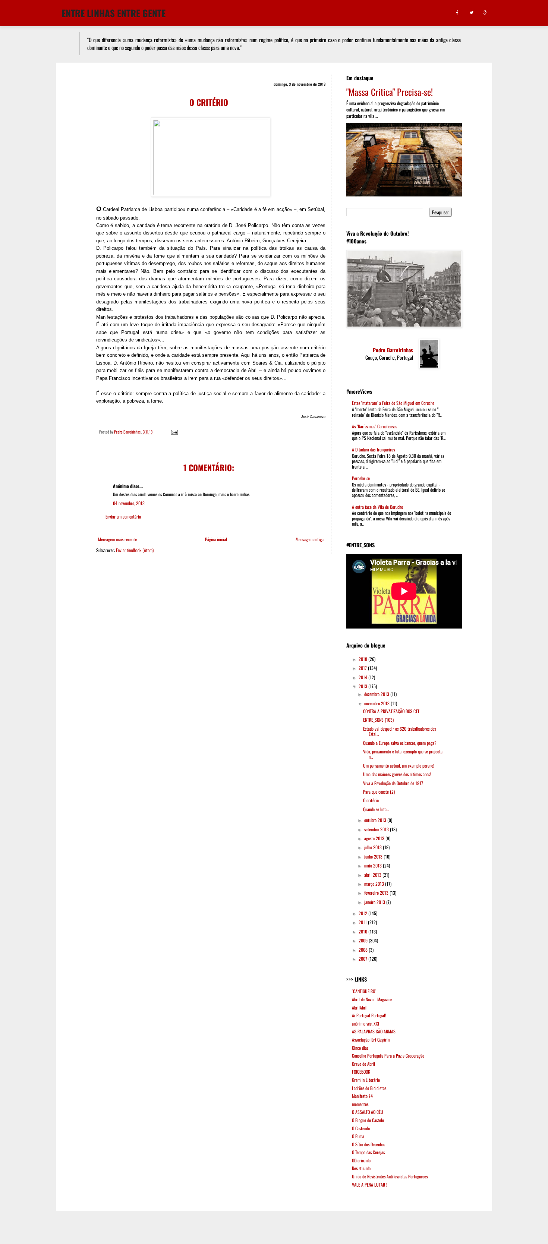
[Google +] (485, 13)
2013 (363, 686)
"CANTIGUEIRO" (364, 991)
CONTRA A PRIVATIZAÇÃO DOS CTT (391, 711)
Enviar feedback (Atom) (135, 550)
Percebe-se (361, 478)
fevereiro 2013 (377, 892)
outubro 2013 (375, 820)
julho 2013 (373, 847)
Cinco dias (360, 1048)
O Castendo (361, 1128)
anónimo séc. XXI (365, 1023)
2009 (364, 940)
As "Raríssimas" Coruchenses (374, 426)
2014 (363, 677)
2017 (363, 668)
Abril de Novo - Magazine (372, 999)
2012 (363, 913)
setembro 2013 (377, 829)
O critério (371, 800)
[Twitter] (471, 13)
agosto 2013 (374, 838)
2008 (364, 950)
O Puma (358, 1136)
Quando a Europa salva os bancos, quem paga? (400, 743)
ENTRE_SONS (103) (378, 720)
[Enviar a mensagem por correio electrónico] (174, 432)
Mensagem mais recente (117, 539)
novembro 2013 (377, 703)
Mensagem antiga (310, 539)
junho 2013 (374, 856)
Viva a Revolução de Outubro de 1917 (393, 783)
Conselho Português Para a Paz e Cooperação (388, 1055)
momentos (360, 1104)
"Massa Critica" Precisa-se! (389, 91)
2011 (363, 922)
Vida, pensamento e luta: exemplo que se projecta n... (403, 754)
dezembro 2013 (377, 694)
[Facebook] (457, 13)
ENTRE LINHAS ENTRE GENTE (114, 12)
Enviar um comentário (123, 516)
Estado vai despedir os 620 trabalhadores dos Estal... (399, 731)
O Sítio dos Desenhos (368, 1144)
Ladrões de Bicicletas (369, 1088)
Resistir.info (361, 1168)
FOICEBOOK (361, 1071)
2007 (363, 958)
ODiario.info (361, 1160)
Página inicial (216, 539)
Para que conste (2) (379, 791)
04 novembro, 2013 (129, 503)
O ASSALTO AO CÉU (367, 1112)
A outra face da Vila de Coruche (377, 507)
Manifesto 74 (362, 1096)
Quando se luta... (376, 809)
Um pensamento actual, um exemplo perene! (398, 765)
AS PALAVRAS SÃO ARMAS (374, 1031)
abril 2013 (373, 875)
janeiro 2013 (375, 902)
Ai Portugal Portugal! (369, 1015)
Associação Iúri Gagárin (371, 1039)
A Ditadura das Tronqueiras (373, 449)
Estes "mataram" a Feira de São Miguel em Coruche (393, 403)
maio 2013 (373, 865)
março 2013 (374, 884)
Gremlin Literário (366, 1080)
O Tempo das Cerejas (368, 1152)
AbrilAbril (360, 1007)
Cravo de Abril (363, 1064)
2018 (363, 659)
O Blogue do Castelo (368, 1120)
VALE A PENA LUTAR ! (369, 1184)
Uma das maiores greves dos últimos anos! (397, 774)
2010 (363, 931)
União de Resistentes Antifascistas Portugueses (390, 1176)
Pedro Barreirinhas (393, 350)
